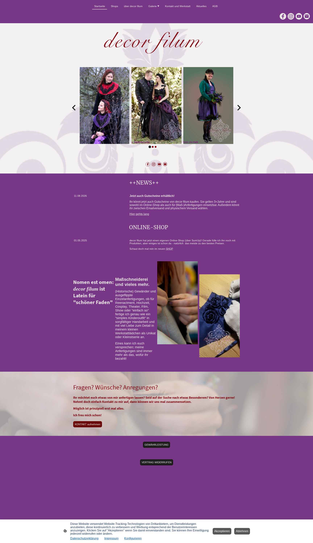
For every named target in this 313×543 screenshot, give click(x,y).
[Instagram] (291, 16)
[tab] (150, 147)
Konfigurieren (133, 538)
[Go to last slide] (74, 108)
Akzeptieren (222, 531)
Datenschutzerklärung (84, 538)
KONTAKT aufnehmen (87, 424)
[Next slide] (239, 108)
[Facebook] (283, 16)
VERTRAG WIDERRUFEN (157, 462)
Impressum (111, 538)
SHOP (169, 248)
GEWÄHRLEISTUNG (156, 444)
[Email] (307, 16)
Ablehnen (242, 531)
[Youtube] (299, 16)
